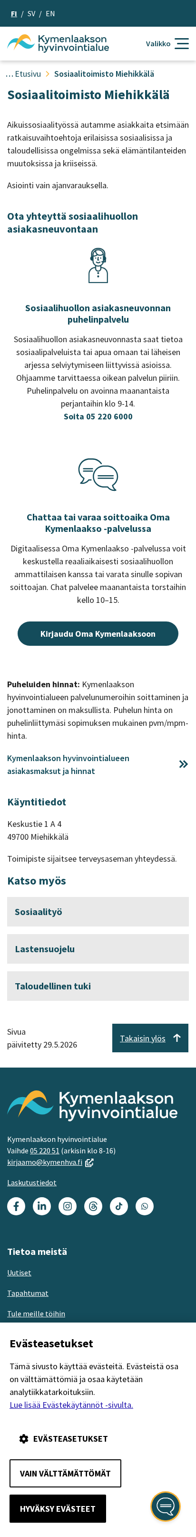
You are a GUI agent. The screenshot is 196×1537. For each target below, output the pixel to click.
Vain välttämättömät (65, 1473)
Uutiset (19, 1272)
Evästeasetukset (70, 1438)
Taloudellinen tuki (53, 986)
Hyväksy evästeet (58, 1508)
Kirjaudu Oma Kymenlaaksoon (98, 633)
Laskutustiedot (32, 1182)
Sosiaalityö (38, 911)
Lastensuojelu (45, 949)
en (50, 13)
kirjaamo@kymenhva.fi (50, 1162)
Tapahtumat (28, 1293)
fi (14, 13)
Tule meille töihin (36, 1313)
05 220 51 (44, 1150)
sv (31, 13)
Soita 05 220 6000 (98, 416)
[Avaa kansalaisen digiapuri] (165, 1506)
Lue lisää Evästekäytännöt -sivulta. (71, 1404)
